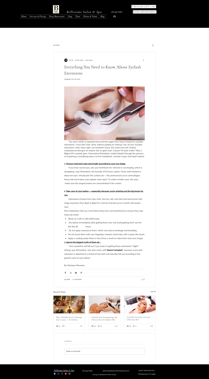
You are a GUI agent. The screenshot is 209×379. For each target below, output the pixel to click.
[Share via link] (81, 273)
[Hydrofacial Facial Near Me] (104, 304)
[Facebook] (54, 373)
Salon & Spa (68, 370)
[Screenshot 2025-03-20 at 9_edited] (69, 373)
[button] (153, 45)
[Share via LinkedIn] (76, 273)
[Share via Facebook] (65, 273)
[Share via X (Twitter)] (71, 273)
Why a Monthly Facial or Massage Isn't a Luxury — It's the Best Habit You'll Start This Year (69, 318)
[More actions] (143, 60)
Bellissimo (58, 370)
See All (153, 291)
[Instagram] (58, 373)
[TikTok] (62, 373)
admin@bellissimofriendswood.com (116, 371)
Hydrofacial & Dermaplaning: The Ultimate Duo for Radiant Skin (104, 318)
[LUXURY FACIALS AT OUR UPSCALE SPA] (140, 304)
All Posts (56, 45)
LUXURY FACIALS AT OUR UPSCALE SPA (138, 318)
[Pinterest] (65, 373)
